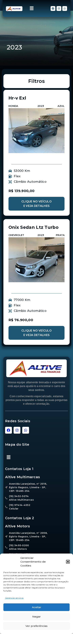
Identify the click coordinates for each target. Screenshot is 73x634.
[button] (68, 561)
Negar (36, 616)
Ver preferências (36, 626)
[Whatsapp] (64, 8)
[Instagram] (59, 8)
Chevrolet (16, 235)
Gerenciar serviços (14, 598)
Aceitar (36, 607)
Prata (60, 235)
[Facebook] (53, 8)
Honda (13, 106)
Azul (61, 106)
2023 (41, 106)
